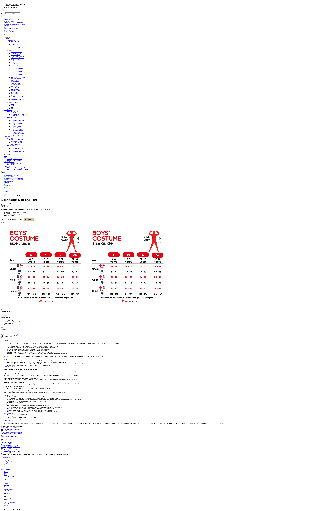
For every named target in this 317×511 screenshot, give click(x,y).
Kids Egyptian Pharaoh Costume (10, 429)
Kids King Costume (6, 442)
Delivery (6, 463)
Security (6, 505)
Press (5, 475)
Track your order (8, 462)
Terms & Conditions (9, 502)
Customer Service (5, 457)
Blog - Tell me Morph (9, 476)
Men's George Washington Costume (11, 451)
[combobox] (12, 13)
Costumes (6, 191)
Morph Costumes (5, 469)
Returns (6, 465)
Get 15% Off (28, 219)
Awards (6, 473)
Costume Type (8, 192)
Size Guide (3, 223)
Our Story (6, 472)
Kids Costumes (8, 194)
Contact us (6, 460)
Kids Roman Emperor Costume (9, 438)
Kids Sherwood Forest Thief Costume (11, 433)
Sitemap (6, 506)
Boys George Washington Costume (10, 447)
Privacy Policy (8, 503)
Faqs (5, 466)
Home (5, 190)
